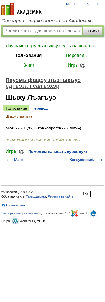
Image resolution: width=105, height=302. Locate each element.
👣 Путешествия (13, 205)
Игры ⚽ (76, 65)
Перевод (40, 108)
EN (66, 4)
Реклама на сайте (60, 196)
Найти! (93, 31)
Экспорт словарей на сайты (21, 213)
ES (86, 4)
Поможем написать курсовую (57, 151)
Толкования (28, 55)
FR (97, 4)
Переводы (77, 55)
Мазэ (18, 159)
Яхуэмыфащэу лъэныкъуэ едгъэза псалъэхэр (52, 45)
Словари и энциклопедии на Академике (47, 20)
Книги (28, 65)
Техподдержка (36, 196)
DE (76, 4)
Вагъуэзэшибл (82, 159)
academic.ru (21, 9)
